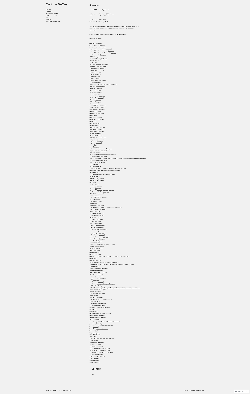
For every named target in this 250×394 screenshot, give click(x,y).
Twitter (137, 26)
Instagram (127, 26)
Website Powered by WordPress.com (194, 390)
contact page (122, 34)
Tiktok (96, 28)
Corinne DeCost (57, 4)
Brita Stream (96, 78)
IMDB (60, 390)
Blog (95, 62)
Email (70, 390)
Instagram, (101, 288)
